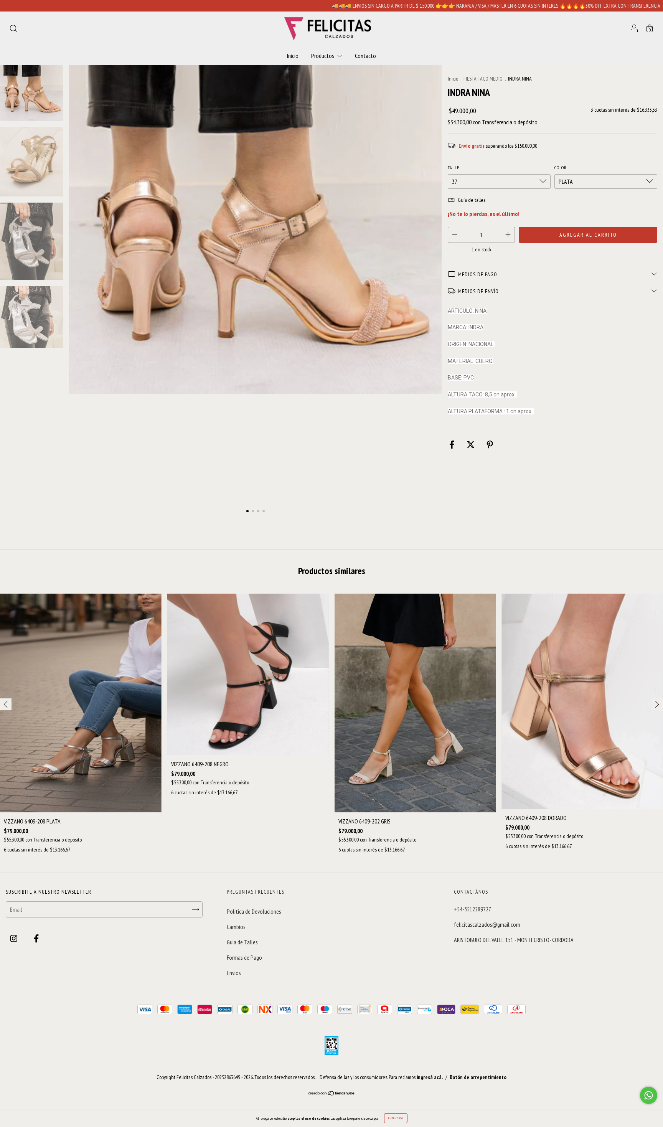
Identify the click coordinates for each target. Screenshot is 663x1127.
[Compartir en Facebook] (452, 445)
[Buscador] (13, 29)
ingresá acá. (430, 1077)
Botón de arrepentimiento (478, 1077)
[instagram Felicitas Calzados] (14, 938)
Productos (323, 55)
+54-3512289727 (472, 909)
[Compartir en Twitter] (471, 445)
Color (560, 167)
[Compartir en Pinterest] (490, 445)
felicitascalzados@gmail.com (487, 924)
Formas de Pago (244, 957)
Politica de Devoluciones (254, 911)
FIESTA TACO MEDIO (483, 78)
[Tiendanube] (332, 1093)
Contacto (365, 55)
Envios (234, 973)
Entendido (395, 1118)
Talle (453, 167)
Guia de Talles (242, 942)
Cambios (236, 927)
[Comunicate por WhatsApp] (648, 1095)
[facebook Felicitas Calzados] (36, 938)
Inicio (293, 55)
